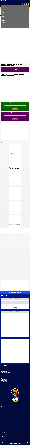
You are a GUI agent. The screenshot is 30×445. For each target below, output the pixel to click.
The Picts (2, 378)
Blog (3, 6)
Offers (3, 26)
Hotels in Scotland (3, 370)
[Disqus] (15, 247)
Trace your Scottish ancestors (5, 374)
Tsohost (19, 443)
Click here (23, 434)
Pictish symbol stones (4, 379)
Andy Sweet (10, 442)
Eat (2, 14)
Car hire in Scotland (4, 371)
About (2, 406)
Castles (3, 8)
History (3, 10)
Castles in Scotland (4, 373)
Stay (2, 18)
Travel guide (4, 20)
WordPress (11, 443)
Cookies (3, 432)
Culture (3, 12)
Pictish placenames (4, 380)
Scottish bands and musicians (5, 381)
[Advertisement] (7, 285)
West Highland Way (4, 385)
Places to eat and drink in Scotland (6, 372)
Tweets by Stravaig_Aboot (4, 313)
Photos (3, 24)
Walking (3, 22)
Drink (3, 16)
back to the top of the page (15, 292)
